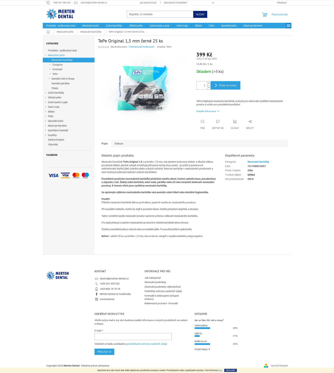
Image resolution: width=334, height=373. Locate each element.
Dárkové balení (56, 139)
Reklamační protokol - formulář (161, 303)
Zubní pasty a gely (58, 102)
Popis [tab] (105, 143)
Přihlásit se (104, 351)
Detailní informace (206, 111)
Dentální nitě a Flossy (63, 78)
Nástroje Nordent (57, 125)
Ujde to (198, 333)
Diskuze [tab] (119, 143)
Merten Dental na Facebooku (115, 294)
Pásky (55, 88)
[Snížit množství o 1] (209, 87)
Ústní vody (53, 107)
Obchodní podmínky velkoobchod (162, 286)
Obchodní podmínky (175, 2)
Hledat (200, 14)
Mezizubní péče (56, 55)
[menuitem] (61, 25)
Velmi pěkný (201, 325)
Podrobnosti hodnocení (141, 46)
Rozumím (230, 370)
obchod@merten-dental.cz (114, 278)
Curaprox (57, 64)
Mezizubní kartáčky (62, 60)
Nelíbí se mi (201, 341)
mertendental (107, 299)
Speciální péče (55, 121)
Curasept (57, 69)
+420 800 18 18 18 (110, 288)
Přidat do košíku (228, 85)
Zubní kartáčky (56, 92)
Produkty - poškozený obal (62, 50)
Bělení (51, 111)
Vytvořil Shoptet (279, 365)
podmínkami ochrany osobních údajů (147, 344)
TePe (55, 74)
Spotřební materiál (58, 130)
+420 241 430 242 (110, 283)
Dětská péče (54, 97)
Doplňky (52, 135)
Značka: (164, 46)
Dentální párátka (61, 83)
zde (220, 370)
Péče (50, 116)
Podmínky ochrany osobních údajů (163, 291)
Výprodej (53, 144)
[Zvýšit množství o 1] (209, 83)
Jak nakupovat (148, 2)
